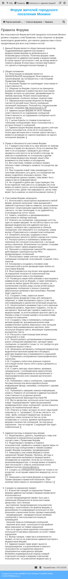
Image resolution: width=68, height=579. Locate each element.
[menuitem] (9, 3)
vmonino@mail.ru (30, 467)
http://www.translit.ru (34, 108)
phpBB (21, 573)
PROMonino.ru (14, 576)
